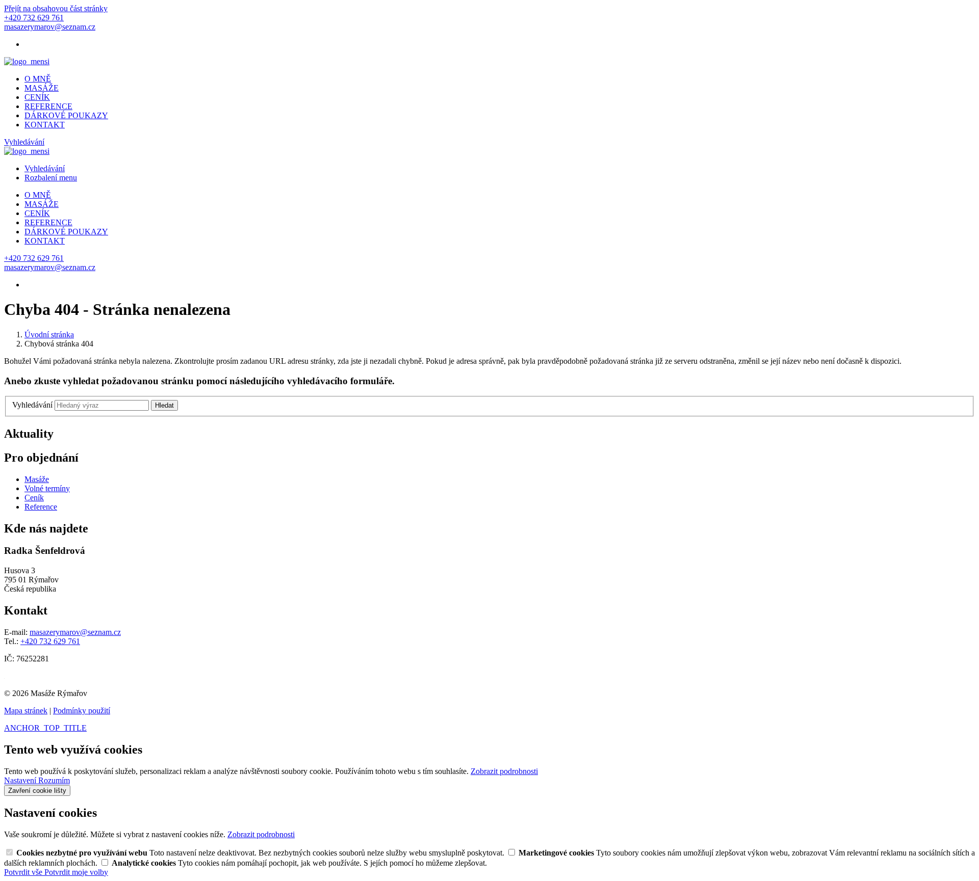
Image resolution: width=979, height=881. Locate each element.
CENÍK (37, 97)
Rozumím (54, 780)
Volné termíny (47, 488)
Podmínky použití (81, 710)
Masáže (36, 479)
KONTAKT (44, 124)
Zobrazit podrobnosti (504, 771)
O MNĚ (37, 78)
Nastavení (21, 780)
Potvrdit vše (24, 872)
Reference (40, 506)
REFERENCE (48, 106)
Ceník (34, 497)
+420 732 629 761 (50, 641)
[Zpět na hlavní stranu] (26, 61)
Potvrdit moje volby (76, 872)
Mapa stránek (25, 710)
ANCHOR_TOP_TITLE (45, 728)
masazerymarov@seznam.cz (75, 632)
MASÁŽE (41, 88)
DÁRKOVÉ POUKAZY (66, 115)
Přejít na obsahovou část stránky (56, 8)
